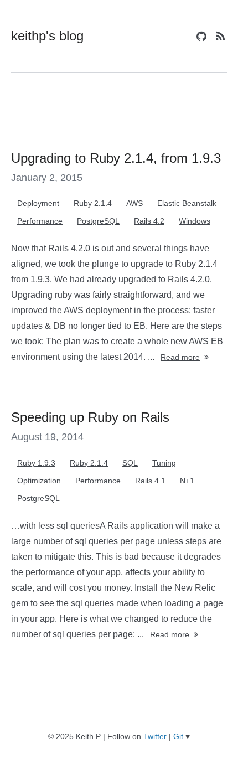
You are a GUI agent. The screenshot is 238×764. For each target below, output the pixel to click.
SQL (130, 462)
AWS (134, 203)
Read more (180, 357)
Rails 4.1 (150, 480)
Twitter (155, 736)
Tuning (164, 462)
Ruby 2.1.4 (93, 203)
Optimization (39, 480)
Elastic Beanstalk (186, 203)
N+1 (187, 480)
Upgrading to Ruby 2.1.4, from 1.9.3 (116, 158)
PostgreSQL (98, 220)
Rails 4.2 (149, 220)
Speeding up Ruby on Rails (90, 417)
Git (178, 736)
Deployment (38, 203)
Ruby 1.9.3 (36, 462)
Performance (40, 220)
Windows (194, 220)
